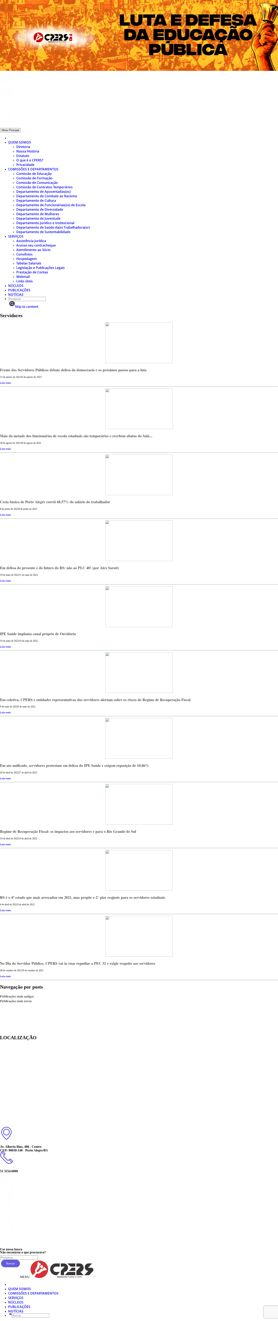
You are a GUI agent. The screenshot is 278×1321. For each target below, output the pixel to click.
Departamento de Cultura (36, 200)
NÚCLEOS (15, 285)
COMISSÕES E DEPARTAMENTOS (33, 169)
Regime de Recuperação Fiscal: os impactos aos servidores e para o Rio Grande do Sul (68, 831)
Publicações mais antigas (17, 996)
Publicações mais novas (16, 1001)
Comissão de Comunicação (37, 182)
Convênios (24, 254)
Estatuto (22, 155)
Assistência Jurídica (31, 241)
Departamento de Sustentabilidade (43, 232)
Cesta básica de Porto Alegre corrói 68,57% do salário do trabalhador (55, 501)
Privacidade (25, 164)
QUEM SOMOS (19, 142)
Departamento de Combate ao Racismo (46, 196)
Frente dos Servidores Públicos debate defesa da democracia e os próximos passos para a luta (73, 370)
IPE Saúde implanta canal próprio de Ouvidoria (38, 633)
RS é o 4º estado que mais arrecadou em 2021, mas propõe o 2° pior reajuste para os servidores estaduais (82, 897)
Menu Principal (10, 130)
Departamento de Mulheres (37, 214)
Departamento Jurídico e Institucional (45, 223)
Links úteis (24, 281)
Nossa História (27, 151)
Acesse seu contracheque (36, 245)
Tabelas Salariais (28, 263)
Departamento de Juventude (38, 218)
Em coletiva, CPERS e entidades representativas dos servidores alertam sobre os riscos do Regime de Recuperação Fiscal (95, 699)
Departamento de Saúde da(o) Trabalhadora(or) (53, 227)
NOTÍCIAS (15, 294)
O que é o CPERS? (29, 160)
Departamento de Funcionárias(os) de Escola (50, 205)
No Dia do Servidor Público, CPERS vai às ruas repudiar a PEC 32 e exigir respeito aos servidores (77, 963)
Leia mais (5, 383)
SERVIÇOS (15, 236)
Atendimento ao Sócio (33, 250)
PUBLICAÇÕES (19, 290)
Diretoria (23, 147)
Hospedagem (26, 259)
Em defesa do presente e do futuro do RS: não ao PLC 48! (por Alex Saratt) (59, 567)
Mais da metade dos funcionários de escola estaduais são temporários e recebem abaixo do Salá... (76, 436)
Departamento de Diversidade (39, 209)
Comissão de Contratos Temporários (44, 187)
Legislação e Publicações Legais (40, 267)
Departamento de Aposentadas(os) (43, 191)
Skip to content (26, 306)
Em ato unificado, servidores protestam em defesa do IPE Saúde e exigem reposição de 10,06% (74, 765)
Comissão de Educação (34, 173)
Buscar (10, 1263)
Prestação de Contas (32, 272)
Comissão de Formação (34, 178)
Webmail (23, 276)
